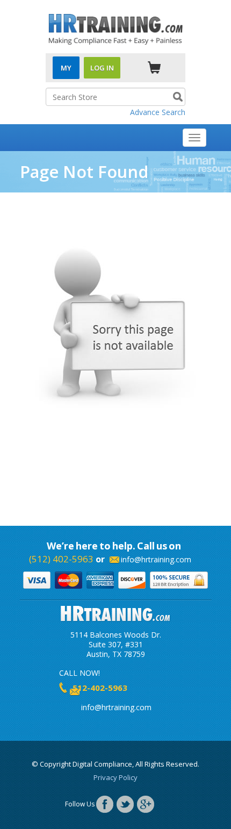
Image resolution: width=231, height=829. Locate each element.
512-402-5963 (100, 687)
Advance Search (157, 112)
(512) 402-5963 (61, 559)
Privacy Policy (115, 777)
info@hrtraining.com (156, 559)
